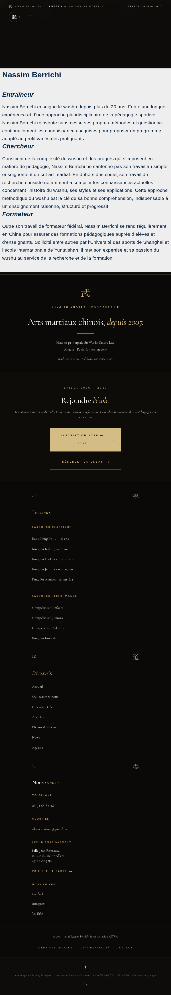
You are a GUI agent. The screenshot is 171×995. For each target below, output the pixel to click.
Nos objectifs (42, 707)
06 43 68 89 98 (43, 805)
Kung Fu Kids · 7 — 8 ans (50, 549)
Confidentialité (94, 947)
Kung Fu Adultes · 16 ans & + (52, 579)
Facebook (38, 894)
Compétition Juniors (47, 617)
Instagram (38, 904)
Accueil (37, 686)
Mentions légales (55, 947)
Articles (38, 717)
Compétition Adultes (48, 628)
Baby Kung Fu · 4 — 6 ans (50, 538)
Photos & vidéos (44, 727)
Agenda (37, 747)
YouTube (37, 913)
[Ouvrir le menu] (30, 17)
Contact (125, 947)
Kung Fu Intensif (44, 638)
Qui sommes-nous (45, 696)
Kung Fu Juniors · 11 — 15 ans (52, 569)
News (36, 737)
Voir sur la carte (52, 871)
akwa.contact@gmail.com (50, 829)
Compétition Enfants (47, 607)
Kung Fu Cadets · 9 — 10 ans (52, 559)
